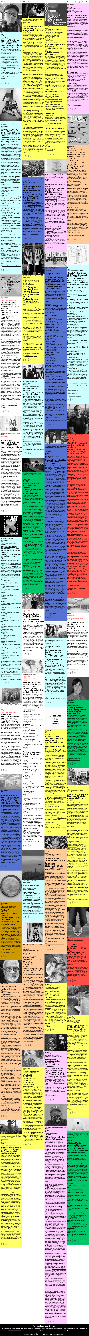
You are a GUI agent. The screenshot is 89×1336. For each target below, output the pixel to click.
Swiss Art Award (76, 1189)
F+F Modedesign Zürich (51, 890)
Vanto (48, 918)
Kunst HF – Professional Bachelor (11, 266)
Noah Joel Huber (71, 847)
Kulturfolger (15, 566)
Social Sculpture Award (54, 665)
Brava (54, 772)
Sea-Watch (61, 773)
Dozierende (26, 24)
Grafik (76, 99)
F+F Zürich (7, 258)
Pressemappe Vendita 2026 (76, 235)
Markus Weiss (71, 1093)
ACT (55, 386)
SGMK (18, 472)
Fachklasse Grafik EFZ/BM (52, 35)
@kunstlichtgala (61, 818)
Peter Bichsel (36, 396)
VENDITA (69, 170)
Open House (72, 76)
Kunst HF (3, 35)
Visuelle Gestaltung (75, 23)
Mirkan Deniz (82, 1152)
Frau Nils (73, 199)
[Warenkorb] (87, 1)
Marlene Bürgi (58, 690)
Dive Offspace (16, 182)
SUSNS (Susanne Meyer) (77, 196)
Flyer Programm (6, 676)
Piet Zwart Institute (11, 823)
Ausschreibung (35, 234)
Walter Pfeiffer (60, 923)
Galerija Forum (78, 1224)
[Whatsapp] (8, 82)
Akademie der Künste (81, 1205)
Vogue (50, 1285)
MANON (55, 786)
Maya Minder (4, 458)
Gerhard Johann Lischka (29, 34)
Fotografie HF (49, 38)
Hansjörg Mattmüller (56, 1166)
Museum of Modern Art (80, 1220)
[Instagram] (75, 1)
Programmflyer (73, 393)
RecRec (60, 524)
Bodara (81, 735)
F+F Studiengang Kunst (7, 240)
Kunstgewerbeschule (54, 1231)
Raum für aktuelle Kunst (81, 1200)
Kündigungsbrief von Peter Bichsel (34, 449)
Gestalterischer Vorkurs (51, 31)
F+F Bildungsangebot (75, 105)
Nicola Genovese (13, 244)
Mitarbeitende (5, 985)
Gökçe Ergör (14, 246)
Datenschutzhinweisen (14, 1330)
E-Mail (74, 91)
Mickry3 (52, 787)
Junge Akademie (76, 1191)
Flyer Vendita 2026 (74, 233)
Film (71, 22)
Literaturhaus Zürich (35, 1128)
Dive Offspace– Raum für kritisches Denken (10, 147)
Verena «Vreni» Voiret (6, 1155)
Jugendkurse (81, 749)
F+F (3, 2)
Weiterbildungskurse (28, 284)
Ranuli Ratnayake (80, 861)
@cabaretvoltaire (50, 819)
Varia (2, 34)
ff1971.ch (51, 567)
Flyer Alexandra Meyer (8, 952)
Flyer (48, 146)
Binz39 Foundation (53, 228)
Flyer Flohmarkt (73, 390)
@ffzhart (57, 819)
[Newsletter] (32, 1)
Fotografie (75, 22)
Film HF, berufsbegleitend (52, 36)
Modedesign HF (49, 40)
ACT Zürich (4, 249)
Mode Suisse (48, 872)
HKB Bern (11, 255)
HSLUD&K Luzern (9, 257)
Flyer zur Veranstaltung (53, 825)
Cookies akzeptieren (29, 1334)
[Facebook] (67, 1)
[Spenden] (28, 1)
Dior (56, 1285)
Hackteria (10, 472)
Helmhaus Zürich (72, 804)
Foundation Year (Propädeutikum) (54, 32)
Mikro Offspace (51, 229)
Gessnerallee (51, 235)
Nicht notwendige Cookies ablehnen (53, 1334)
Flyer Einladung (51, 1095)
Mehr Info (5, 408)
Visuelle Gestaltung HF (51, 42)
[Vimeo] (83, 1)
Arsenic (49, 238)
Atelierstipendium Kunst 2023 (11, 727)
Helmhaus (74, 1217)
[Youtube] (79, 1)
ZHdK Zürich (16, 258)
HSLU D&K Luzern (9, 672)
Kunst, (81, 22)
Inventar (25, 544)
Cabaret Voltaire (49, 755)
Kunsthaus (50, 231)
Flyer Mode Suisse (52, 941)
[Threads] (71, 1)
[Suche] (35, 1)
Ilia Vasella (70, 743)
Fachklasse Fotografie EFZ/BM (53, 33)
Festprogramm (82, 295)
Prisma (82, 736)
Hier (24, 234)
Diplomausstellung (58, 117)
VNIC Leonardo (54, 891)
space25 (3, 949)
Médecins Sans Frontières (54, 776)
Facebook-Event (49, 696)
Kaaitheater (50, 236)
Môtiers (53, 1005)
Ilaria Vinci (18, 724)
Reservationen (79, 970)
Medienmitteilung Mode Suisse (55, 938)
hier (80, 664)
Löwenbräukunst (60, 294)
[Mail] (24, 1)
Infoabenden (80, 75)
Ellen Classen (26, 495)
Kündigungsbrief (31, 422)
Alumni (69, 439)
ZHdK (7, 251)
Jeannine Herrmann (72, 729)
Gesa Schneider (29, 1122)
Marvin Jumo (73, 450)
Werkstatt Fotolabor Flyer (32, 353)
